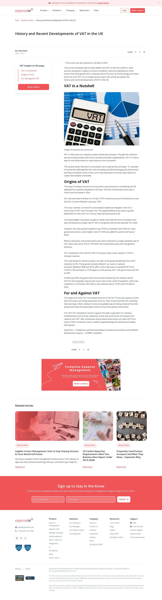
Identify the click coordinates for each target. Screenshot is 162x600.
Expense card (54, 529)
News (92, 541)
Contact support (136, 530)
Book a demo (137, 10)
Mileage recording (56, 533)
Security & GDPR (96, 544)
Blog (17, 20)
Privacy (18, 569)
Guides (112, 530)
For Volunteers (75, 534)
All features (53, 550)
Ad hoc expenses (55, 540)
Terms (27, 569)
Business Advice (27, 20)
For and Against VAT (30, 78)
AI (50, 547)
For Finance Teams (76, 530)
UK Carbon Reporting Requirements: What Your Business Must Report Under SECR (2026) (97, 456)
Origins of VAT (27, 74)
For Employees (75, 523)
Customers (94, 534)
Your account (138, 526)
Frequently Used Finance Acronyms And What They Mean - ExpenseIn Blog (130, 454)
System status (135, 534)
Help (134, 523)
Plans (96, 10)
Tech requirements (137, 537)
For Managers (74, 526)
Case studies (115, 523)
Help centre (114, 534)
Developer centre (116, 537)
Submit (122, 499)
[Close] (158, 2)
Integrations (53, 543)
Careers (92, 537)
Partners (93, 530)
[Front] (24, 10)
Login (124, 10)
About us (93, 523)
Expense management (54, 524)
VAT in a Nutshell (29, 70)
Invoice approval (55, 536)
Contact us (94, 526)
